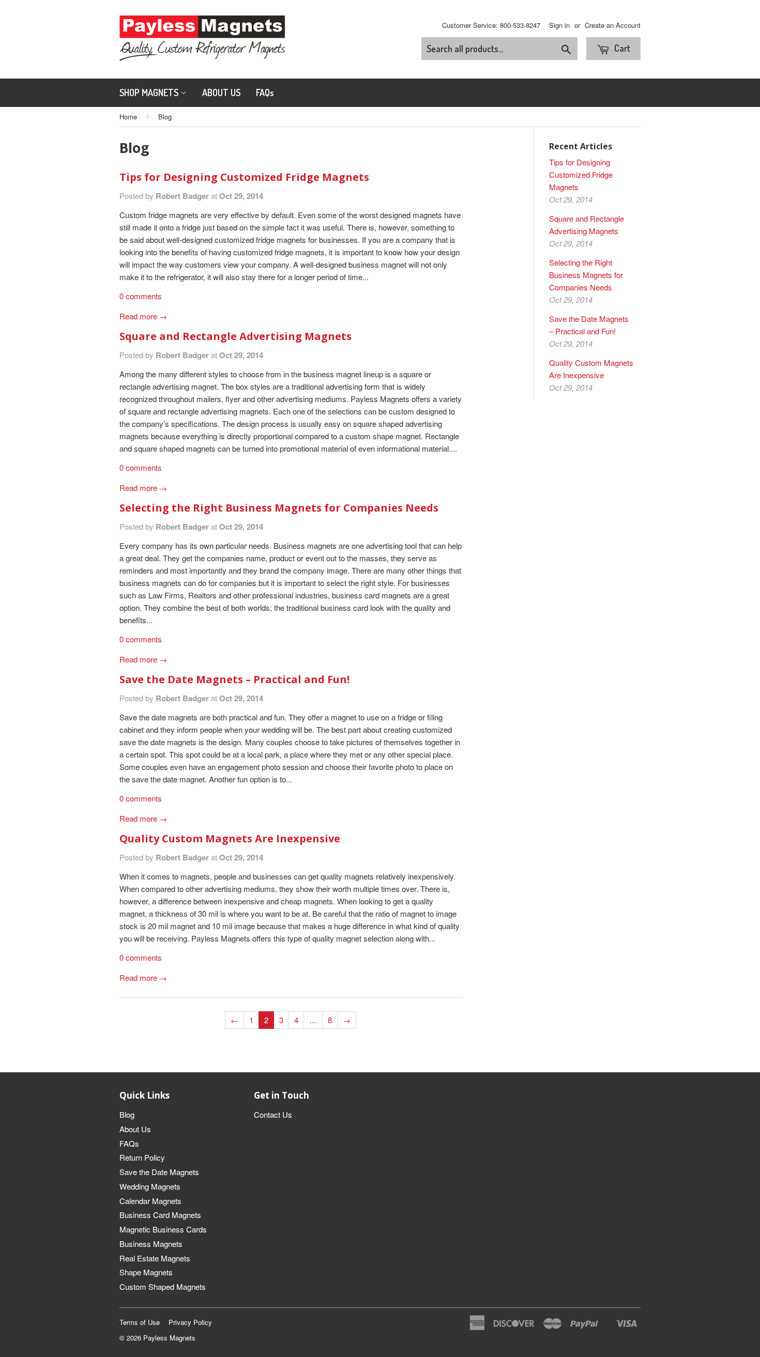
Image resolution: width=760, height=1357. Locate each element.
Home (128, 116)
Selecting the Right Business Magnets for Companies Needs (278, 508)
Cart (621, 48)
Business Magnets (151, 1243)
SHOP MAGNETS (149, 92)
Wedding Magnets (149, 1186)
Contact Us (273, 1114)
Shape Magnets (146, 1272)
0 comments (140, 295)
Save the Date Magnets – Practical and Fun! (234, 679)
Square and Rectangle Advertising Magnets (235, 336)
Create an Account (613, 25)
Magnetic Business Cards (163, 1229)
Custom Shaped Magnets (162, 1286)
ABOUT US (221, 92)
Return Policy (142, 1157)
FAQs (265, 92)
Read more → (143, 316)
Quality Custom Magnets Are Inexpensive (229, 838)
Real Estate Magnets (154, 1258)
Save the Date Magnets (159, 1171)
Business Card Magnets (160, 1214)
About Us (135, 1128)
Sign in (559, 25)
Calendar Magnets (150, 1200)
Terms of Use (139, 1322)
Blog (126, 1114)
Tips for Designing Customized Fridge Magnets (244, 177)
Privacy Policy (190, 1322)
